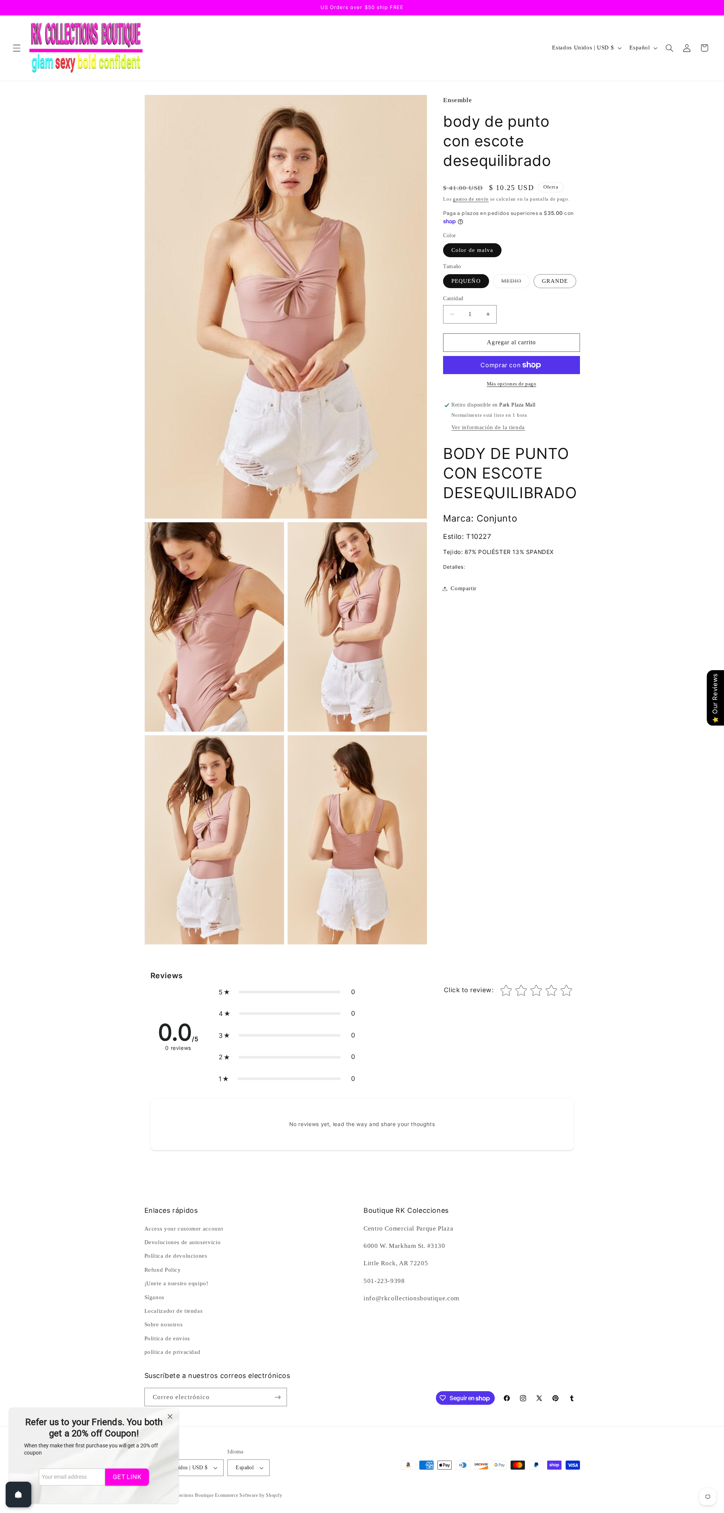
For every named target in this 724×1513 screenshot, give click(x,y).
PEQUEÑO (465, 281)
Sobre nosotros (163, 1324)
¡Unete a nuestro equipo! (176, 1283)
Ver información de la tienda (488, 427)
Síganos (154, 1297)
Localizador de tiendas (173, 1311)
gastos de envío (471, 199)
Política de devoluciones (175, 1256)
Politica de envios (167, 1338)
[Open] (18, 1494)
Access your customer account (183, 1229)
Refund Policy (162, 1270)
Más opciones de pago (512, 384)
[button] (16, 48)
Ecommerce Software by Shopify (248, 1495)
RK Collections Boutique (187, 1495)
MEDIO (515, 283)
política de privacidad (172, 1352)
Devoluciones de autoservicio (182, 1242)
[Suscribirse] (277, 1397)
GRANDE (555, 281)
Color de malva (472, 250)
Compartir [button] (464, 588)
